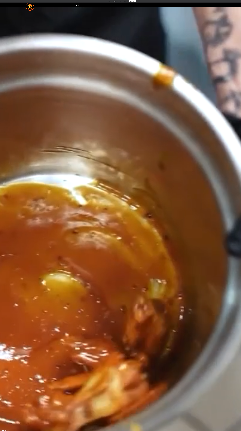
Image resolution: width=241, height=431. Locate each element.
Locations (63, 5)
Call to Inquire (132, 1)
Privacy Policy (71, 5)
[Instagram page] (79, 5)
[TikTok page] (77, 5)
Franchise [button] (56, 5)
